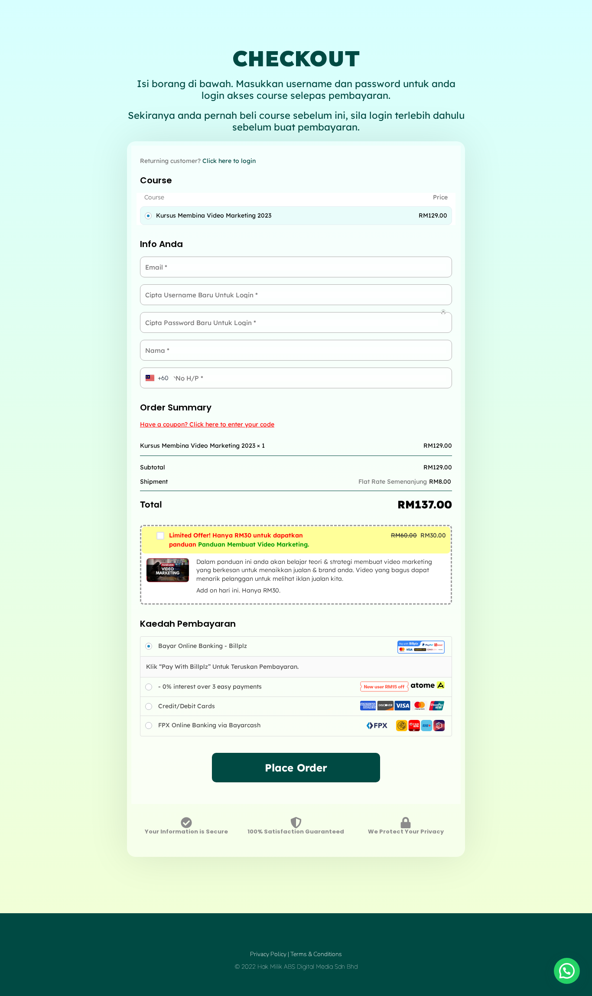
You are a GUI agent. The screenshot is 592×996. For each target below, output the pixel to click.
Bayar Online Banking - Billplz (202, 646)
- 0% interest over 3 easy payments (210, 686)
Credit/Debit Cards (186, 706)
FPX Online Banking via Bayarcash (209, 725)
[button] (567, 971)
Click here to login (229, 161)
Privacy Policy (268, 954)
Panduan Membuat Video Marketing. (239, 539)
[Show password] (443, 312)
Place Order (296, 767)
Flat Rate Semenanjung (392, 481)
